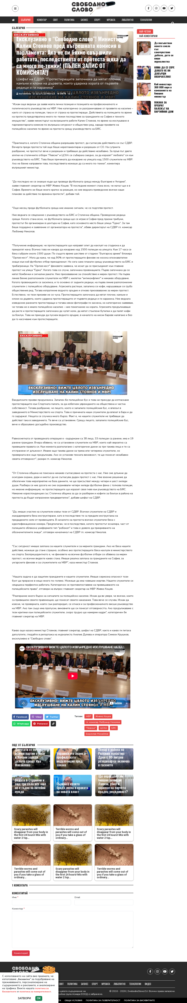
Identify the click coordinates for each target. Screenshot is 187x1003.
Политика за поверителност (103, 1000)
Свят (55, 20)
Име (15, 897)
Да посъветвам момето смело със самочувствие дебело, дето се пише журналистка (163, 52)
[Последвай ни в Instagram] (156, 8)
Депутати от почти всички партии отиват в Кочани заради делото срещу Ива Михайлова (30, 757)
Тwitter (54, 717)
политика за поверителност (35, 991)
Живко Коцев (103, 716)
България (26, 20)
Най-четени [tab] (145, 31)
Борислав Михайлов (97, 733)
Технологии (146, 20)
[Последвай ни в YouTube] (164, 8)
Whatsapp (23, 723)
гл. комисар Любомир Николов (103, 722)
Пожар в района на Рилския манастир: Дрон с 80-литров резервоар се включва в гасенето (114, 757)
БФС (113, 728)
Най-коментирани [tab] (148, 36)
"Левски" (91, 728)
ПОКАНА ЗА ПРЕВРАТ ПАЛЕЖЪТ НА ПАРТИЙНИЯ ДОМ (163, 106)
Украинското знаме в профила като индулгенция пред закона (71, 759)
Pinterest (42, 723)
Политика (69, 20)
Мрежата (111, 20)
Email (77, 897)
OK (39, 998)
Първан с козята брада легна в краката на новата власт (72, 787)
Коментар (42, 20)
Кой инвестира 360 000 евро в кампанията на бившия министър (163, 90)
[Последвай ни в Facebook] (148, 8)
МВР (88, 716)
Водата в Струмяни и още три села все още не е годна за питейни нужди (30, 785)
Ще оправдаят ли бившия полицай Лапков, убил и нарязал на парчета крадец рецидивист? (113, 783)
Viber (39, 717)
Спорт (97, 20)
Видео (148, 984)
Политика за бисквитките (139, 1000)
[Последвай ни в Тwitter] (171, 8)
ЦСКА (103, 728)
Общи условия (73, 1000)
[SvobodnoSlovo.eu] (29, 971)
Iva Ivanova (25, 93)
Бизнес (84, 20)
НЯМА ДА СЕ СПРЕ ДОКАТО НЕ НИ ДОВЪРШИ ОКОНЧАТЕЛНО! (164, 71)
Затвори (24, 998)
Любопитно (128, 20)
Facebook (21, 717)
